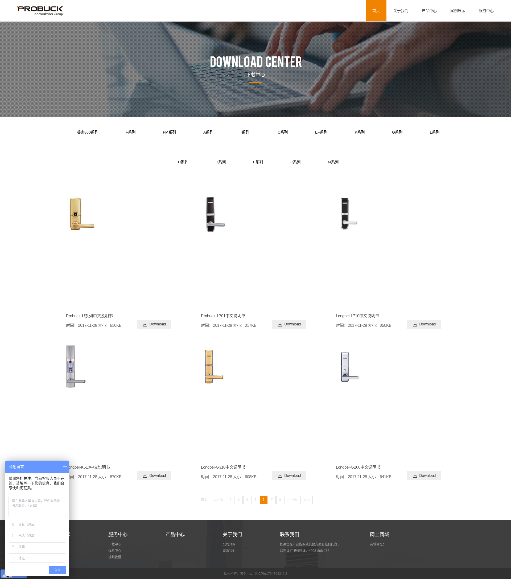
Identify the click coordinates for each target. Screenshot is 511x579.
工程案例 (57, 544)
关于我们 (400, 11)
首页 (376, 11)
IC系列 (282, 132)
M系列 (333, 162)
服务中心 (486, 11)
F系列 (130, 132)
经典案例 (57, 551)
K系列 (360, 132)
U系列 (183, 162)
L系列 (434, 132)
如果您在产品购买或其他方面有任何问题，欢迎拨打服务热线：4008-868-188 (310, 548)
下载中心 (114, 544)
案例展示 (457, 11)
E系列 (258, 162)
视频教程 (114, 557)
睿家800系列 (87, 132)
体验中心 (114, 551)
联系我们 (229, 551)
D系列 (221, 162)
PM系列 (169, 132)
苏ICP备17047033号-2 (270, 574)
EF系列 (321, 132)
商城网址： (378, 544)
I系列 (245, 132)
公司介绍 (229, 544)
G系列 (397, 132)
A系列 (208, 132)
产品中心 (429, 11)
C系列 (295, 162)
